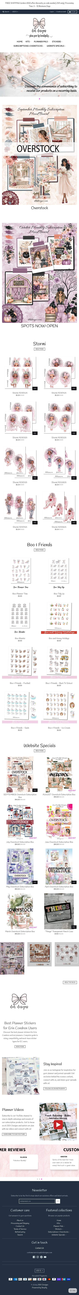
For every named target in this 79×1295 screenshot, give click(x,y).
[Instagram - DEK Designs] (37, 1257)
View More (39, 349)
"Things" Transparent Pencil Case (59, 931)
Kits (58, 1223)
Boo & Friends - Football (20, 683)
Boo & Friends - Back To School (59, 683)
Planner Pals (58, 1226)
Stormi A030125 (20, 482)
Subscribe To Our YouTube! (14, 1134)
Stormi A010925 (20, 527)
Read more (20, 1047)
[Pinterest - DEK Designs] (41, 1257)
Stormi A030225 (59, 437)
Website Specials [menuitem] (55, 46)
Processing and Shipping (20, 1223)
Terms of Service (20, 1229)
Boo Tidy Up (59, 593)
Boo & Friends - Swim (20, 728)
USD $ (14, 12)
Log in (52, 12)
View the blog (70, 982)
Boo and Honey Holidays (59, 638)
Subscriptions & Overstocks (58, 1232)
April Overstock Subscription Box (59, 886)
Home (59, 1220)
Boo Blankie (20, 638)
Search (20, 1235)
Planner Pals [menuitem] (41, 42)
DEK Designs (43, 1285)
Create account (61, 12)
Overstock (39, 208)
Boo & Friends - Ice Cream (59, 728)
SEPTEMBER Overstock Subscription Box (20, 796)
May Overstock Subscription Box (20, 886)
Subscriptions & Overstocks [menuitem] (28, 46)
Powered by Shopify (39, 1288)
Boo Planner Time (20, 593)
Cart (73, 12)
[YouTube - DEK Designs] (45, 1257)
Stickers (58, 1229)
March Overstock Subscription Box (20, 931)
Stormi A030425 (59, 393)
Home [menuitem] (20, 42)
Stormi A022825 (59, 482)
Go (58, 1201)
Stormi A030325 (20, 437)
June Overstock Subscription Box (59, 842)
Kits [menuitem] (28, 42)
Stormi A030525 (20, 393)
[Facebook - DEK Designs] (34, 1257)
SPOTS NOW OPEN (39, 326)
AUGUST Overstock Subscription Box (59, 794)
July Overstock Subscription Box (20, 842)
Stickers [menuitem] (56, 42)
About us (20, 1220)
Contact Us (20, 1226)
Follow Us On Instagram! (55, 1089)
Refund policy (20, 1232)
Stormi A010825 (59, 527)
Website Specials (58, 1235)
